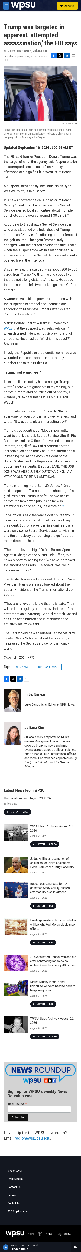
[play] (5, 1247)
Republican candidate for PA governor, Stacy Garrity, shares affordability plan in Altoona (50, 888)
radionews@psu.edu (32, 1138)
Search (12, 1195)
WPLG (8, 328)
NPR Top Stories (48, 667)
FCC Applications (18, 1211)
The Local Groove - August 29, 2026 (27, 798)
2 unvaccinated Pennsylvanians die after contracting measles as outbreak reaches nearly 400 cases (53, 961)
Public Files (14, 1203)
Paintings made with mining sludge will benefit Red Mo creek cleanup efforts (53, 924)
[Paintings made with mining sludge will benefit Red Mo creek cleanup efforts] (16, 926)
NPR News (22, 667)
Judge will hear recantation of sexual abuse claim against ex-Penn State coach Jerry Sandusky (52, 863)
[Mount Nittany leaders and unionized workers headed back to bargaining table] (16, 988)
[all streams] (76, 1247)
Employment (15, 1178)
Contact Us (14, 1187)
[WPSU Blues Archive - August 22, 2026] (16, 1024)
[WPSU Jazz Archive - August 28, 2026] (16, 832)
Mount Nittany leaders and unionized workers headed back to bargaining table (52, 986)
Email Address (17, 1104)
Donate (69, 5)
